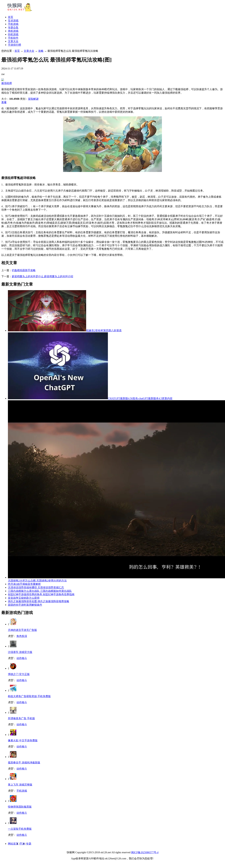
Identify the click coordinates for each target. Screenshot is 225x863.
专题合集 (13, 27)
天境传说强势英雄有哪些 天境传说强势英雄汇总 (36, 587)
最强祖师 (6, 83)
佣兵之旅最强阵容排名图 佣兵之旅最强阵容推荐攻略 (38, 601)
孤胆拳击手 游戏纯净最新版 (24, 762)
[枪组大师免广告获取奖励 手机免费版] (13, 690)
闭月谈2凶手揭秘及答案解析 (24, 584)
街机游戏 (13, 34)
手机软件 (13, 37)
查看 (4, 102)
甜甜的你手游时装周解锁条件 (25, 604)
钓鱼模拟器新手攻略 (24, 270)
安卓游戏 (13, 20)
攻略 (40, 50)
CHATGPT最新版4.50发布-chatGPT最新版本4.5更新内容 (140, 398)
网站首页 (13, 843)
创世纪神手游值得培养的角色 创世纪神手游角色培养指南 (41, 594)
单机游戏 (13, 31)
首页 (10, 17)
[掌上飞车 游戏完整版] (13, 778)
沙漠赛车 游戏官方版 (20, 652)
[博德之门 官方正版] (13, 668)
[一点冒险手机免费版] (13, 823)
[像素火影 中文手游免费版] (13, 734)
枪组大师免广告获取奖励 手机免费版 (29, 696)
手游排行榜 (14, 44)
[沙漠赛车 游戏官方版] (13, 646)
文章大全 (13, 41)
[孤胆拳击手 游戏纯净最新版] (13, 756)
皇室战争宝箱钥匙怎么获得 (24, 597)
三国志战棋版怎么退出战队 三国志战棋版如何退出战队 (40, 591)
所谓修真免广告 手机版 (21, 718)
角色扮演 (21, 636)
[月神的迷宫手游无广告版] (13, 624)
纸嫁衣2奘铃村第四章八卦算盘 (104, 330)
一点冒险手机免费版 (20, 828)
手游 (22, 843)
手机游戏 (13, 24)
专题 (28, 843)
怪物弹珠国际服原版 (20, 806)
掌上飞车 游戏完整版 (20, 784)
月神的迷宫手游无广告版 (22, 630)
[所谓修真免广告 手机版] (13, 712)
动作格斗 (21, 658)
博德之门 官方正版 (19, 674)
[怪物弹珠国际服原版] (13, 801)
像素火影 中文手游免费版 (23, 740)
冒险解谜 (33, 98)
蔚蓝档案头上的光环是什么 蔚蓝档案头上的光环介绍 (42, 276)
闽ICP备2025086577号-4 (144, 852)
